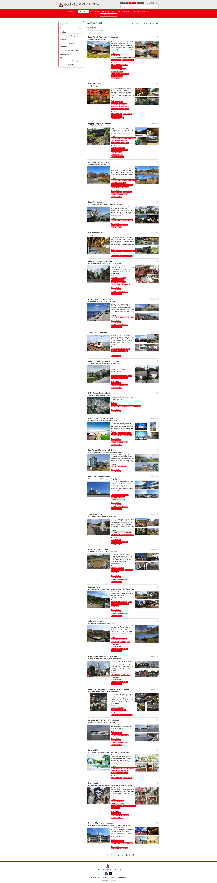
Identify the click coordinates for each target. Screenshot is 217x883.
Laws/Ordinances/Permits (140, 11)
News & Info (72, 11)
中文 (140, 2)
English (132, 2)
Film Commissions (108, 11)
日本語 (124, 2)
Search (71, 64)
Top (88, 27)
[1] (156, 6)
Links (104, 877)
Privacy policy (122, 877)
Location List (83, 11)
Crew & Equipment (123, 11)
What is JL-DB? (95, 877)
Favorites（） (94, 11)
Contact (112, 877)
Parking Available (66, 58)
